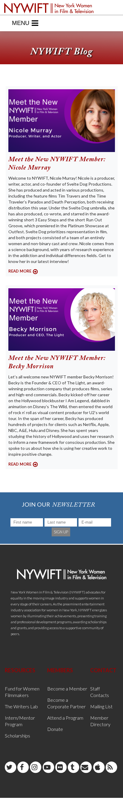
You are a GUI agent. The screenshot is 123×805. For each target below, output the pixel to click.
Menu (20, 23)
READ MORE (19, 271)
